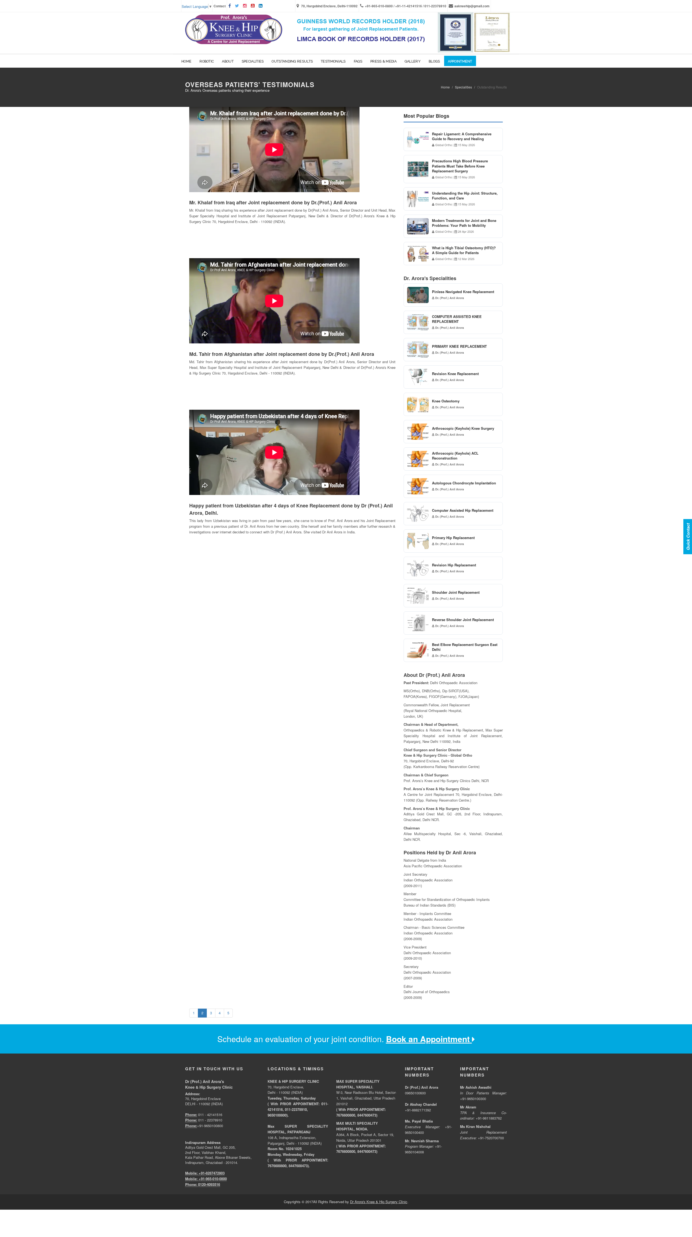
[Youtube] (253, 6)
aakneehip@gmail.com (472, 6)
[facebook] (230, 6)
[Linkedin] (261, 6)
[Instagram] (245, 6)
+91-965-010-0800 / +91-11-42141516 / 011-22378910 (405, 6)
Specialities (463, 87)
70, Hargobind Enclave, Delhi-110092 (329, 6)
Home (445, 87)
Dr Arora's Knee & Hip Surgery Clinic (378, 1201)
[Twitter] (238, 6)
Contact (220, 6)
